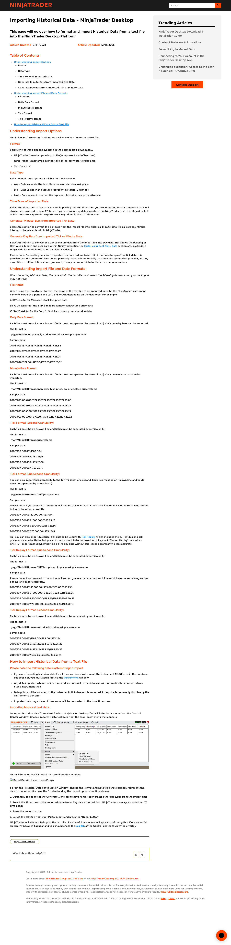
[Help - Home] (31, 5)
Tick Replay (88, 537)
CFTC (172, 898)
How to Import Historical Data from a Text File (41, 124)
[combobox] (192, 5)
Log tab (80, 826)
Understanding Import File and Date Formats (40, 93)
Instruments (71, 677)
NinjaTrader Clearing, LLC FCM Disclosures (114, 878)
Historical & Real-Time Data (100, 246)
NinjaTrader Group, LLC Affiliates (64, 878)
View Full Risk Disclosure (174, 891)
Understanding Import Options (32, 62)
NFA (163, 898)
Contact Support (187, 84)
